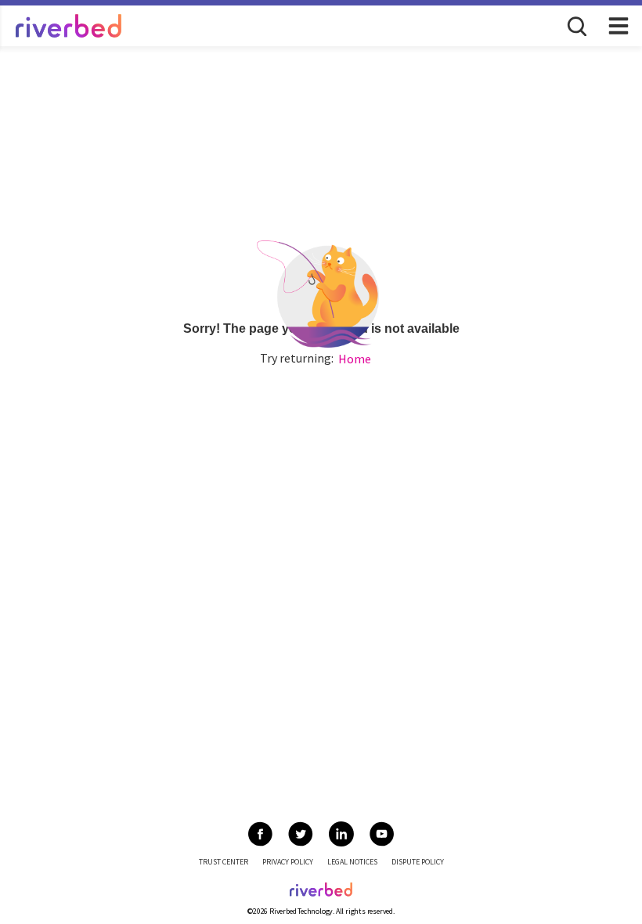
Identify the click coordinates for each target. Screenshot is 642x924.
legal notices (352, 862)
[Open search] (575, 25)
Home (354, 358)
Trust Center (223, 862)
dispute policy (417, 862)
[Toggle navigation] (618, 26)
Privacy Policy (287, 862)
